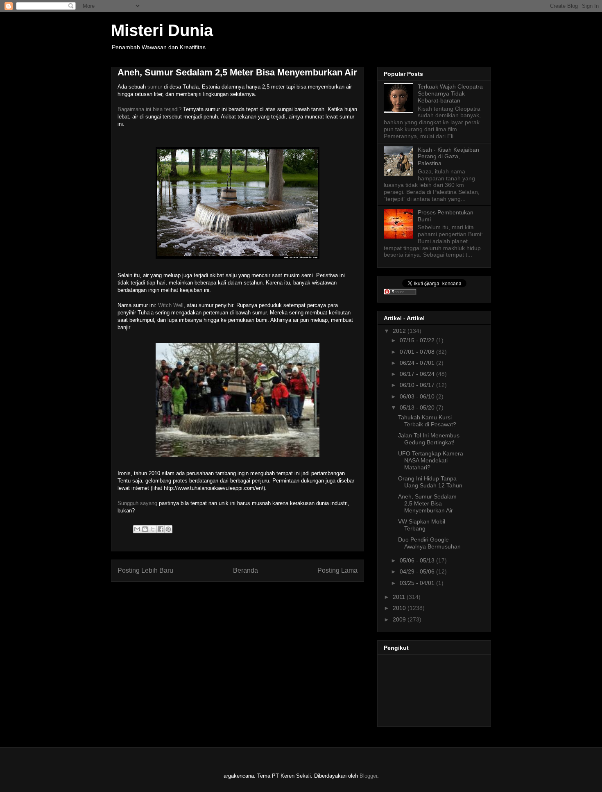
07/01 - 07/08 (418, 351)
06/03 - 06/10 (418, 396)
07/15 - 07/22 (418, 340)
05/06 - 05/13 (418, 560)
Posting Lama (337, 570)
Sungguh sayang (137, 503)
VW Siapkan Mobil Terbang (421, 525)
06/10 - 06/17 (418, 385)
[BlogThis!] (145, 529)
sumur (154, 87)
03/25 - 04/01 (418, 583)
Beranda (245, 570)
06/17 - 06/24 (418, 374)
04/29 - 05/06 (418, 571)
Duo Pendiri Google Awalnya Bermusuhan (429, 543)
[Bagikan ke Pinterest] (168, 529)
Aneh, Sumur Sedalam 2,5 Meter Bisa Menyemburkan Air (427, 503)
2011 (400, 597)
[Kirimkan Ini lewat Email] (137, 529)
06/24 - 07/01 (418, 363)
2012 (400, 331)
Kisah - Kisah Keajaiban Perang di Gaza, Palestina (448, 156)
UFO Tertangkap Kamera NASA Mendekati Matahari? (430, 460)
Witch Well (170, 305)
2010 (400, 608)
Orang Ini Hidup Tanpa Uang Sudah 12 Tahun (430, 482)
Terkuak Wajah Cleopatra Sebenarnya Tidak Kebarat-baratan (450, 93)
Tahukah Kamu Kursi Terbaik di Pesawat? (427, 421)
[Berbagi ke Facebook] (160, 529)
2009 (400, 619)
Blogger (368, 776)
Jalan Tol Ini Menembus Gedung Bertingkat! (428, 439)
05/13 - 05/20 (418, 407)
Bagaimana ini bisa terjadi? (149, 109)
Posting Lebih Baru (145, 570)
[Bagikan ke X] (153, 529)
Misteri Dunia (162, 30)
